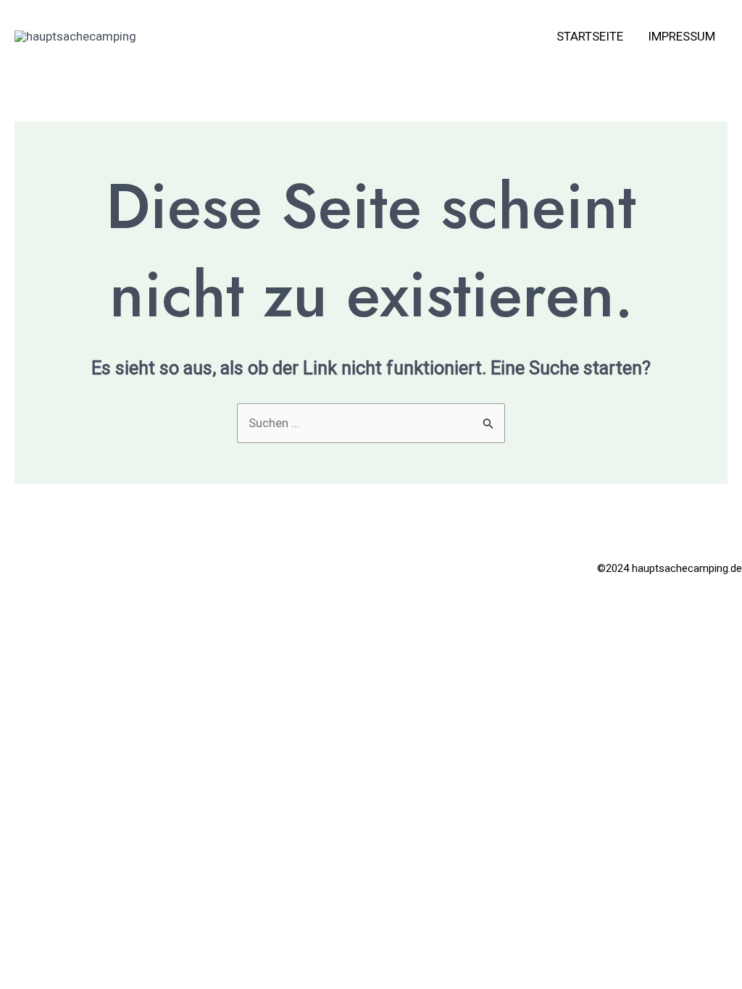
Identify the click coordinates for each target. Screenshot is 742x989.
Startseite (589, 36)
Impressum (681, 36)
